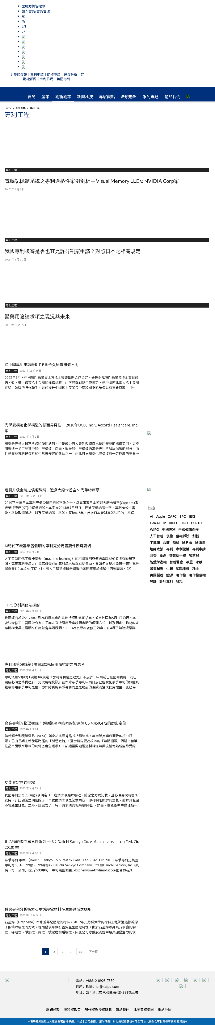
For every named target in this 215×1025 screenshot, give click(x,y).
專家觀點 (107, 96)
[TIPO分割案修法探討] (72, 588)
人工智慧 (156, 536)
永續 (199, 562)
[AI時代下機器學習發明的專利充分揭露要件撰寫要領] (72, 531)
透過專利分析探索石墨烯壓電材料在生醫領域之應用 (48, 909)
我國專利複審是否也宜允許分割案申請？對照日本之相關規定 (73, 251)
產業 (45, 96)
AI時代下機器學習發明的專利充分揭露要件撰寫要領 (48, 545)
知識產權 (182, 568)
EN (24, 26)
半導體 (155, 542)
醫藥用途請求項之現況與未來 (37, 316)
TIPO (184, 523)
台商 (166, 542)
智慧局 (194, 555)
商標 (176, 542)
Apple (160, 516)
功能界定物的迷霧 (20, 782)
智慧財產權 (158, 562)
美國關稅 (156, 575)
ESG (192, 516)
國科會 (187, 542)
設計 (153, 581)
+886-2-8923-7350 (100, 980)
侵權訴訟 (182, 536)
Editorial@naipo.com (102, 986)
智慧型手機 (177, 555)
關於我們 (172, 96)
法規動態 (129, 96)
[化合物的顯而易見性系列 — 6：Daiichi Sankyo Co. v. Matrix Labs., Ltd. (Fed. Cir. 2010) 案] (72, 825)
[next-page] (93, 951)
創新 (195, 536)
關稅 (179, 581)
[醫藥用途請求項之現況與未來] (107, 282)
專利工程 (11, 170)
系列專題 (151, 96)
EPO (183, 516)
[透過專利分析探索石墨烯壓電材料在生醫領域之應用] (72, 892)
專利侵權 (182, 549)
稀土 (195, 568)
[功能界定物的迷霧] (72, 766)
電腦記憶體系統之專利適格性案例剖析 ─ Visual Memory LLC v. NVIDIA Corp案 (92, 181)
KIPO (173, 523)
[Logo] (107, 89)
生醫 (169, 568)
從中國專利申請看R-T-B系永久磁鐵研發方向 (42, 364)
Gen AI (155, 523)
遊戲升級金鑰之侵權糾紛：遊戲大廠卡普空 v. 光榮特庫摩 (52, 489)
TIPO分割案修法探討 (22, 605)
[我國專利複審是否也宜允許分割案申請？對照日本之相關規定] (107, 213)
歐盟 (189, 562)
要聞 (31, 96)
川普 (153, 555)
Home (8, 108)
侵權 (169, 536)
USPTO (196, 523)
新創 (163, 555)
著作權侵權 (197, 575)
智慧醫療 (176, 562)
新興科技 (85, 96)
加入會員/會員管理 (36, 10)
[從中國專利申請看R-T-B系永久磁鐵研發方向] (72, 348)
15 (80, 951)
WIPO (154, 529)
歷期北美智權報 (33, 5)
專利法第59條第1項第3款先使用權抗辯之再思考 (45, 664)
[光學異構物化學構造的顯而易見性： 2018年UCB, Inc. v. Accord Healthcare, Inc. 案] (72, 408)
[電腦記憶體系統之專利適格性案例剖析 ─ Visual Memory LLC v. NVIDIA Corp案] (107, 143)
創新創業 (63, 96)
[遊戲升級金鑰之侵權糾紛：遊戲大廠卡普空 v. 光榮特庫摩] (72, 473)
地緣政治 (156, 549)
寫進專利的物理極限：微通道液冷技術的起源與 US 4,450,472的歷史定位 (65, 723)
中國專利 (169, 529)
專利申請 (199, 549)
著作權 (181, 575)
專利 (169, 549)
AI (151, 516)
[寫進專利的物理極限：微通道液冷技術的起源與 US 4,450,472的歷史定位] (72, 707)
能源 (169, 575)
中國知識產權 (188, 529)
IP (164, 523)
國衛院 (200, 542)
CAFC (172, 516)
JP (24, 31)
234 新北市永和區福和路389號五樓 (112, 992)
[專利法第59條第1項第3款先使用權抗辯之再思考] (72, 648)
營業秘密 (156, 568)
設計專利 (166, 581)
